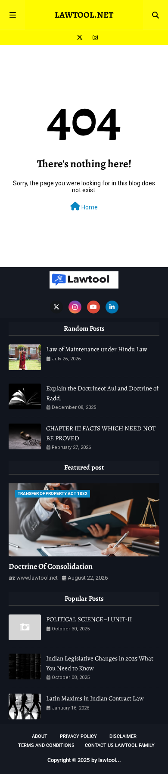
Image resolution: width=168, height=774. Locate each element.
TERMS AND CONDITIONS (46, 745)
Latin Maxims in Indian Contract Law (95, 698)
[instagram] (94, 37)
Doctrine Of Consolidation (51, 566)
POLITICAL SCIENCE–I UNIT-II (89, 619)
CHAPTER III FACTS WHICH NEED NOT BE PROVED (101, 433)
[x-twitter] (80, 37)
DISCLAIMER (123, 736)
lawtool (107, 760)
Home (89, 207)
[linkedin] (112, 307)
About (39, 736)
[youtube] (93, 307)
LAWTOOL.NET (84, 15)
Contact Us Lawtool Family (120, 745)
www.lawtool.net (37, 577)
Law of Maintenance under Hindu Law (96, 349)
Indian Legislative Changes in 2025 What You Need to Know (99, 663)
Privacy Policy (78, 736)
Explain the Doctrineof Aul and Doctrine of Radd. (102, 393)
